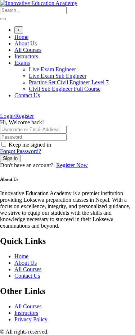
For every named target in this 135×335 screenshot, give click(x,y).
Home (21, 37)
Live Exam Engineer (52, 69)
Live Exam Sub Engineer (57, 76)
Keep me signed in (30, 145)
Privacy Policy (31, 319)
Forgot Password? (20, 151)
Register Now (72, 165)
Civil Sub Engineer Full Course (64, 89)
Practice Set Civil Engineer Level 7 (69, 82)
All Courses (27, 50)
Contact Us (27, 95)
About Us (25, 43)
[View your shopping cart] (4, 109)
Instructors (26, 56)
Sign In (10, 158)
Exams (22, 63)
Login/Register (17, 116)
